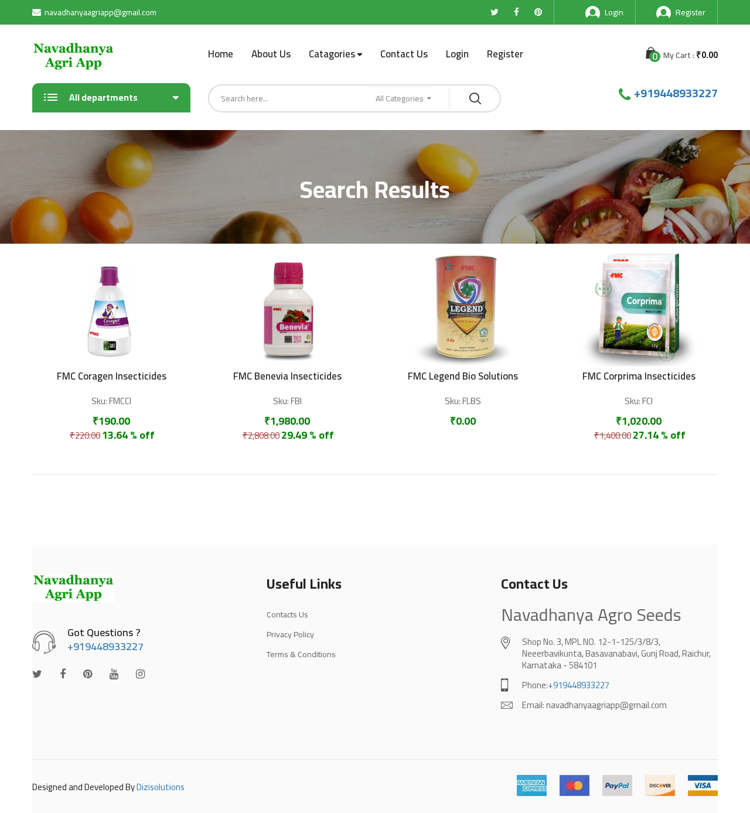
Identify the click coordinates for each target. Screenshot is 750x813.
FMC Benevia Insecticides (287, 376)
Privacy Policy (290, 634)
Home (220, 54)
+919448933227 (676, 93)
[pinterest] (87, 674)
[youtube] (114, 674)
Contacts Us (287, 614)
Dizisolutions (161, 786)
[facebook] (63, 674)
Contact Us (404, 54)
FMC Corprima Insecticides (639, 376)
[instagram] (140, 674)
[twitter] (37, 674)
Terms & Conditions (301, 654)
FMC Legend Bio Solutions (463, 376)
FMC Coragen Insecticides (111, 376)
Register (690, 12)
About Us (271, 54)
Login (614, 12)
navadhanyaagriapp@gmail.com (100, 12)
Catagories (332, 54)
